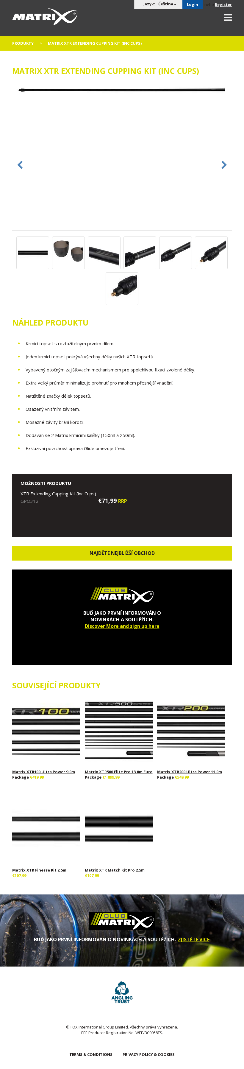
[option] (122, 90)
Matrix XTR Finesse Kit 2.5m (39, 870)
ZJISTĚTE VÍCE (193, 939)
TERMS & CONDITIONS (90, 1054)
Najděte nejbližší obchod (122, 553)
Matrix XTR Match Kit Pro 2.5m (115, 870)
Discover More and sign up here (122, 626)
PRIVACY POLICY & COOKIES (149, 1054)
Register (223, 4)
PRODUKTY (23, 43)
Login (192, 4)
